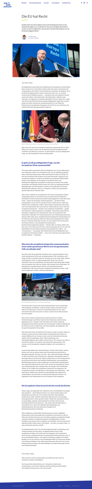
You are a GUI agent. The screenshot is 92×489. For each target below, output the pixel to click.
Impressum (67, 485)
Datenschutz (76, 485)
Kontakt (60, 485)
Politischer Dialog (35, 3)
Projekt (24, 3)
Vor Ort (46, 3)
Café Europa (55, 3)
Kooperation (66, 3)
